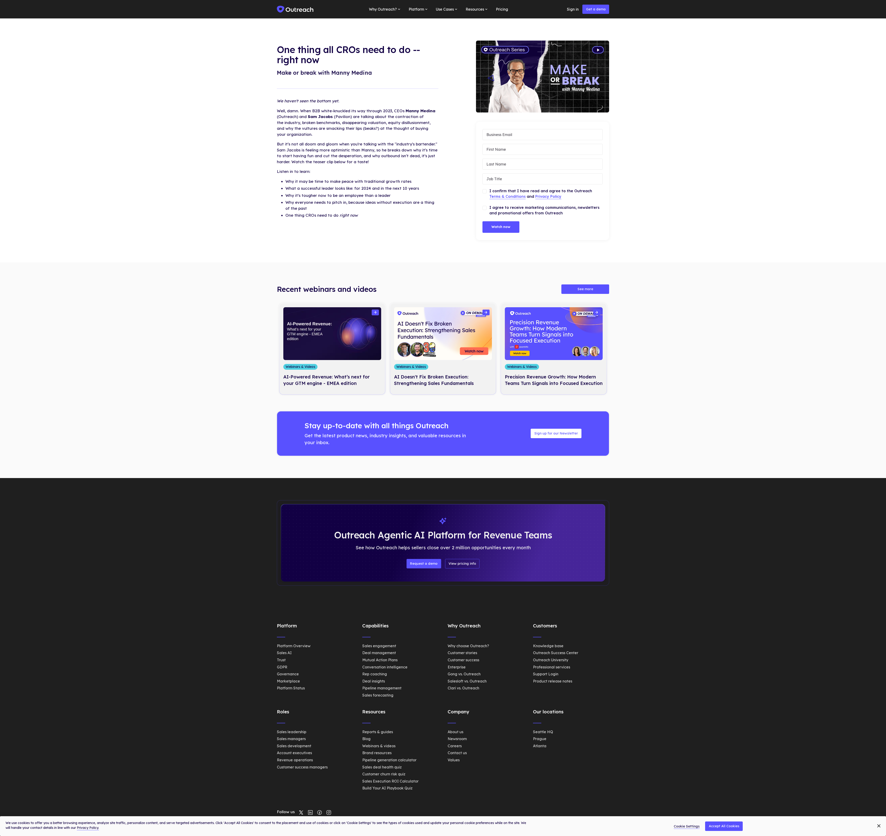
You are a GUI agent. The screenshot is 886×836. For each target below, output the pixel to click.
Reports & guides (377, 732)
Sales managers (291, 738)
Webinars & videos (378, 746)
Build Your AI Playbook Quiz (387, 788)
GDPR (282, 667)
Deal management (379, 652)
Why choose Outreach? (468, 646)
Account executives (294, 752)
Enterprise (457, 667)
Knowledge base (548, 646)
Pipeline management (381, 688)
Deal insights (373, 681)
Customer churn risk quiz (383, 774)
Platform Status (291, 688)
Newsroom (457, 738)
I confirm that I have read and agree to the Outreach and (540, 194)
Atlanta (539, 746)
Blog (366, 738)
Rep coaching (374, 674)
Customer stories (462, 652)
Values (454, 760)
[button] (385, 9)
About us (455, 732)
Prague (539, 738)
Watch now (500, 227)
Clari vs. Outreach (463, 688)
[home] (295, 9)
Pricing (502, 9)
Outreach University (550, 660)
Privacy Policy (548, 196)
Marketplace (288, 681)
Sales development (294, 746)
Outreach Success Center (555, 652)
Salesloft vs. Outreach (467, 681)
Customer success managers (302, 767)
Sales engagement (379, 646)
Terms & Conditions (507, 196)
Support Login (545, 674)
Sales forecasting (377, 695)
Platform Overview (294, 646)
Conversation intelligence (384, 667)
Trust (281, 660)
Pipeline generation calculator (389, 760)
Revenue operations (295, 760)
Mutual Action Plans (380, 660)
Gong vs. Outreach (464, 674)
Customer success (463, 660)
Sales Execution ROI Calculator (390, 781)
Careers (455, 746)
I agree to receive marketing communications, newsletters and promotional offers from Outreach (544, 210)
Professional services (551, 667)
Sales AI (284, 652)
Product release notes (552, 681)
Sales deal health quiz (382, 767)
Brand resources (377, 752)
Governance (288, 674)
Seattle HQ (543, 732)
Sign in (573, 9)
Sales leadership (291, 732)
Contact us (457, 752)
